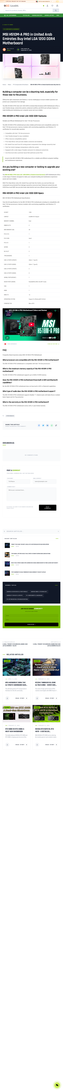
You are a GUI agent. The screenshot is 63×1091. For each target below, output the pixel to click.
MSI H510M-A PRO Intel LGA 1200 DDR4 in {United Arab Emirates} (25, 174)
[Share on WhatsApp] (51, 425)
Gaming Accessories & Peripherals (17, 591)
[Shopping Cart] (57, 6)
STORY (20, 698)
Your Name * (10, 478)
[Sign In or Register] (47, 6)
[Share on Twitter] (43, 425)
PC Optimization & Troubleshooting (17, 599)
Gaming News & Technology (39, 591)
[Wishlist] (52, 6)
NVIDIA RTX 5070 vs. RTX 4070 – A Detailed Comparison (44, 731)
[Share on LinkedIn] (47, 425)
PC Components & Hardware (11, 29)
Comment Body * (11, 486)
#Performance (10, 415)
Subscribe (30, 624)
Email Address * (37, 478)
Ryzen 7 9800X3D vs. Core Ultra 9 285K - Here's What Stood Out (46, 685)
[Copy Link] (56, 425)
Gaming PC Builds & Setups (15, 595)
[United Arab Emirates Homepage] (11, 6)
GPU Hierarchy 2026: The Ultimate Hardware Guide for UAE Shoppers (16, 685)
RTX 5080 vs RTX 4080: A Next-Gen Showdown (14, 730)
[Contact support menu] (57, 1085)
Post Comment (47, 507)
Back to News (8, 24)
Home (4, 84)
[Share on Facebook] (39, 425)
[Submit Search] (56, 10)
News (9, 84)
